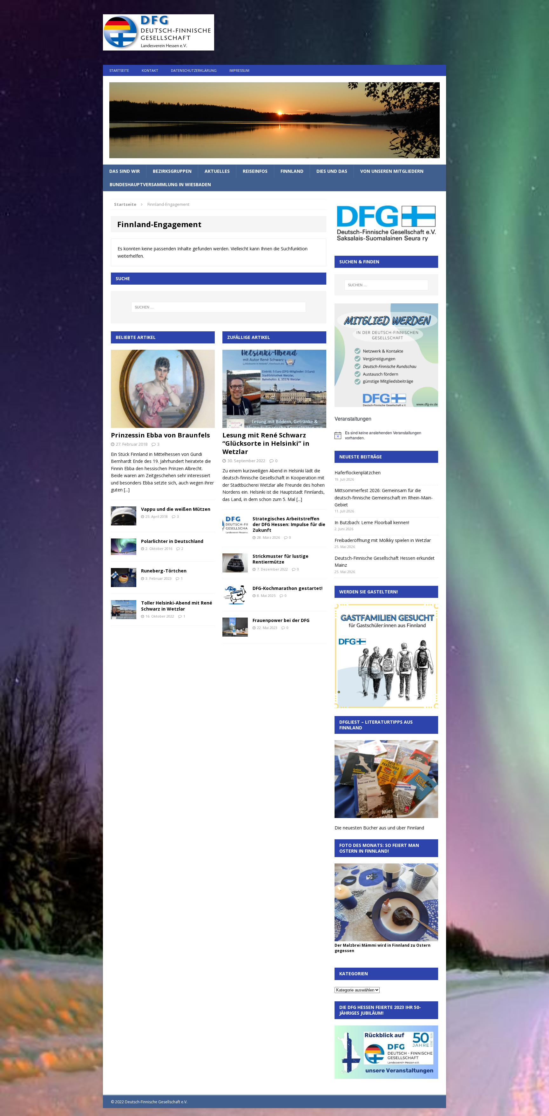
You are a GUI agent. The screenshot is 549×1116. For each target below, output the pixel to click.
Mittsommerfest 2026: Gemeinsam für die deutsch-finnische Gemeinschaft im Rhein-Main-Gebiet (384, 497)
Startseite (119, 70)
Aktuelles (217, 171)
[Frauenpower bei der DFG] (235, 633)
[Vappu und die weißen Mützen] (123, 522)
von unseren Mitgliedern (392, 171)
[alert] (386, 435)
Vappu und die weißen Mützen (175, 509)
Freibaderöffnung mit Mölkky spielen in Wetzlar (383, 540)
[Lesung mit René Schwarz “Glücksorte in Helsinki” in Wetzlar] (274, 424)
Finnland (292, 171)
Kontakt (150, 70)
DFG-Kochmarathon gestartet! (287, 588)
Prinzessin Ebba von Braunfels (160, 435)
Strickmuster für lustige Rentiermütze (280, 559)
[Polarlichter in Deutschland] (123, 551)
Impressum (239, 70)
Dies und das (331, 171)
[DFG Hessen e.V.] (274, 120)
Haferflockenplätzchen (358, 473)
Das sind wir (124, 171)
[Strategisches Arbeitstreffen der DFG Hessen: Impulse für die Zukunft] (235, 531)
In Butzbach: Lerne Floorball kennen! (372, 522)
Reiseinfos (255, 171)
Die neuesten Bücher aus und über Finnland (379, 828)
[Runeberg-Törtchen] (123, 583)
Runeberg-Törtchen (163, 571)
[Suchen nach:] (218, 307)
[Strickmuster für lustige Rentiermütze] (235, 569)
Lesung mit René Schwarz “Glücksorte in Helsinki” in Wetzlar (265, 443)
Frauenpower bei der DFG (281, 620)
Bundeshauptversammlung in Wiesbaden (160, 184)
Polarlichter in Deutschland (172, 541)
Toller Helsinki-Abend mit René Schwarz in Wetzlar (176, 606)
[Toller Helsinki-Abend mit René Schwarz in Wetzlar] (123, 615)
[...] (127, 490)
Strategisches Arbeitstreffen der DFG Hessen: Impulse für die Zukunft (289, 524)
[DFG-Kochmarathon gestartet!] (235, 601)
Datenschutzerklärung (194, 70)
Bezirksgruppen (172, 171)
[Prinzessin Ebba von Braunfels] (163, 424)
